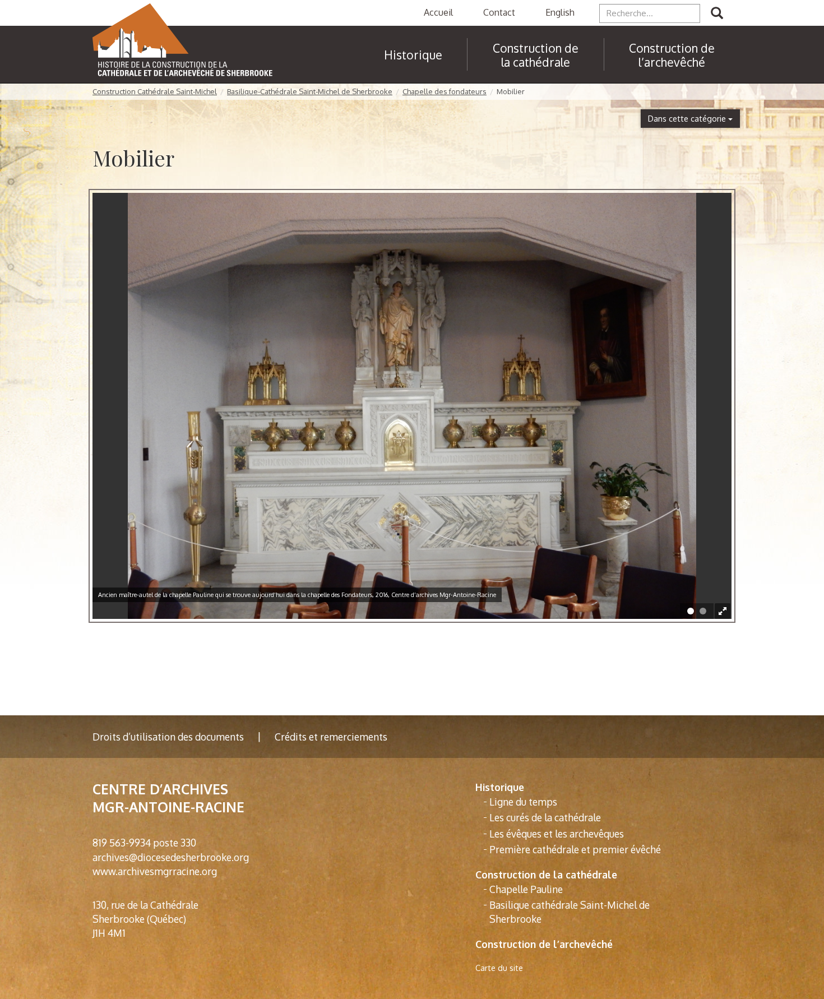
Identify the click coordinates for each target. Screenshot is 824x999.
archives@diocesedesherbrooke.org (170, 857)
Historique (499, 787)
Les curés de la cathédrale (545, 817)
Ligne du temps (523, 801)
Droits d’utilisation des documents (168, 736)
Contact (499, 12)
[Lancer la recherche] (717, 13)
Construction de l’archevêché (672, 55)
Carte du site (499, 968)
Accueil (438, 12)
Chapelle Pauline (526, 889)
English (560, 12)
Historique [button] (413, 54)
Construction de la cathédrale (546, 874)
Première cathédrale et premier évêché (575, 849)
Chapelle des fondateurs (444, 91)
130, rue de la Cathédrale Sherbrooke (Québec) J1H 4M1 (145, 919)
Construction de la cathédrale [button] (535, 55)
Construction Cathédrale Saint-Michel (154, 91)
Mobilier (511, 91)
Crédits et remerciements (331, 736)
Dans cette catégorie (688, 118)
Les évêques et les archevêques (556, 833)
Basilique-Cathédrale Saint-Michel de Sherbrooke (309, 91)
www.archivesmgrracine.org (154, 871)
